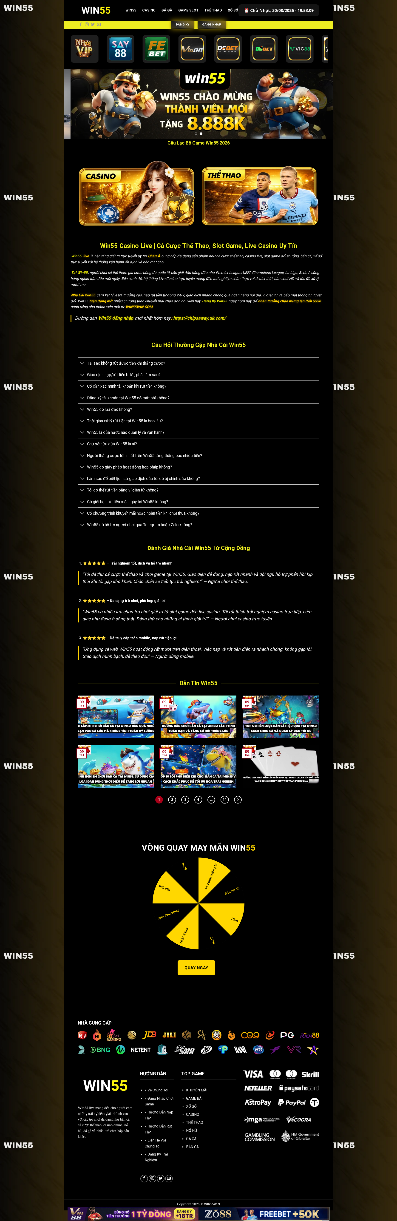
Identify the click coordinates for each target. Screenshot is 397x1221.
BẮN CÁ (192, 1157)
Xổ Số (233, 10)
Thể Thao (213, 10)
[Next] (322, 109)
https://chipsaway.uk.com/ (199, 328)
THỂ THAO (194, 1133)
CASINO (192, 1125)
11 (225, 810)
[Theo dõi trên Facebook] (81, 25)
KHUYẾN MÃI (196, 1101)
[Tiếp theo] (238, 810)
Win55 (130, 10)
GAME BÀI (194, 1109)
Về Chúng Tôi (157, 1101)
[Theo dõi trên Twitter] (93, 25)
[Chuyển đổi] (82, 374)
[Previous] (75, 109)
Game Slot (188, 10)
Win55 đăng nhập (116, 328)
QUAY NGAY (196, 978)
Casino (149, 10)
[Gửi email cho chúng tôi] (99, 25)
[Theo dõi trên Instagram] (87, 25)
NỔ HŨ (191, 1141)
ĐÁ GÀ (191, 1149)
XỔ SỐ (191, 1117)
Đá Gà (167, 10)
